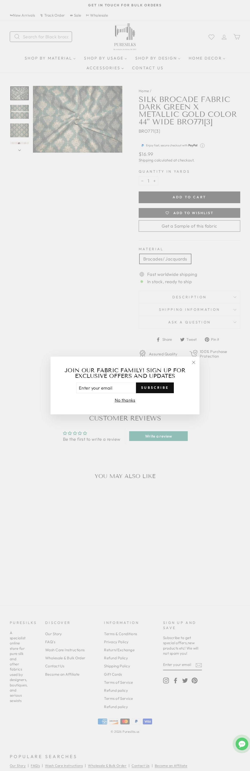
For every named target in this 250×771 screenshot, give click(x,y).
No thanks (125, 400)
